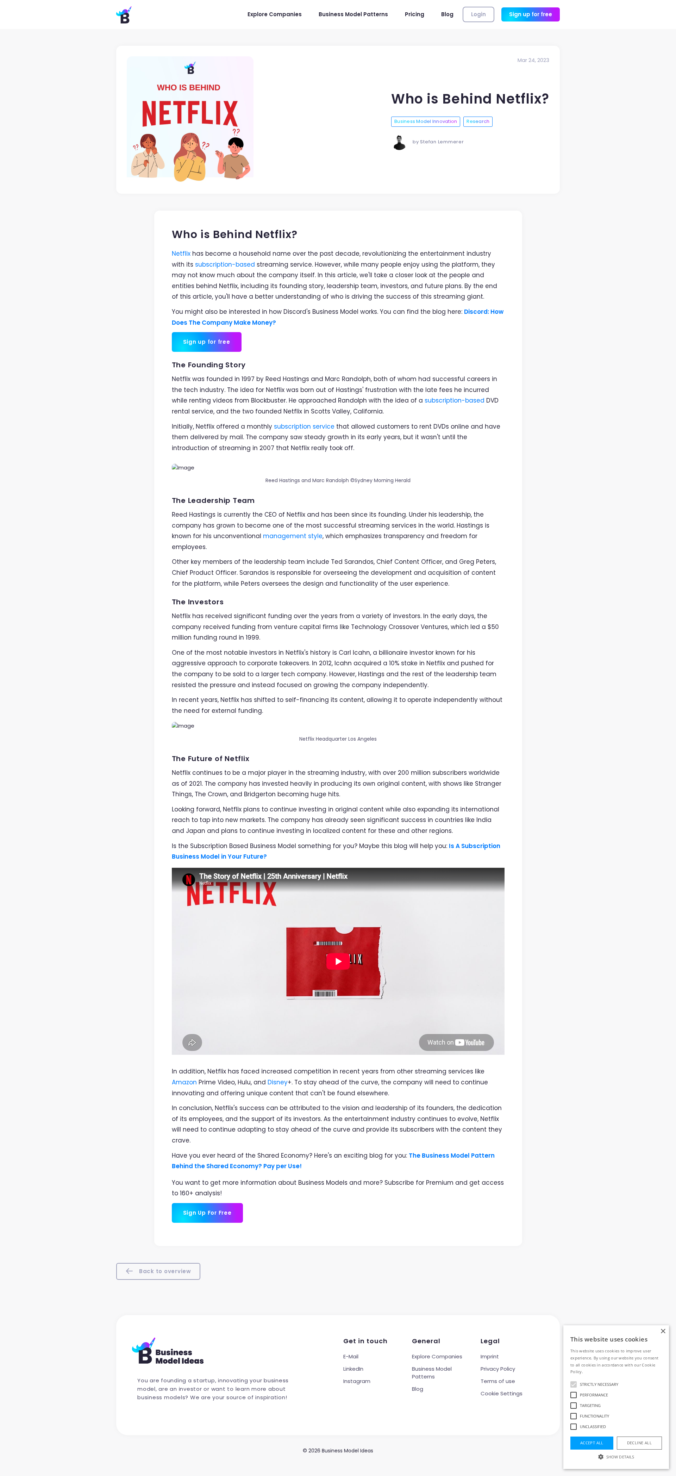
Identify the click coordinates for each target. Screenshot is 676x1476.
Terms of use (498, 1381)
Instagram (356, 1381)
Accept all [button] (591, 1442)
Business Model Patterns (353, 14)
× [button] (662, 1331)
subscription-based (225, 264)
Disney (278, 1082)
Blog (447, 14)
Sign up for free (530, 14)
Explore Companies (275, 14)
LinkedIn (353, 1368)
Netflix (181, 253)
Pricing (414, 14)
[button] (616, 1456)
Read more (594, 1371)
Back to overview (164, 1271)
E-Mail (350, 1356)
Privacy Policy (498, 1368)
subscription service (304, 426)
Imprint (490, 1356)
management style (293, 536)
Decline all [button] (639, 1442)
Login (478, 14)
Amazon (184, 1082)
